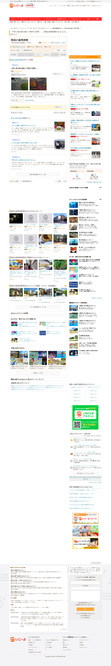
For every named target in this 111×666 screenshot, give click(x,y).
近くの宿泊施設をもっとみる (38, 307)
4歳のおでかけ (77, 394)
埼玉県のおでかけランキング (36, 387)
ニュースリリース (32, 647)
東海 (38, 22)
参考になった (58, 74)
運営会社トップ (66, 640)
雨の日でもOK (79, 5)
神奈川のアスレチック (50, 582)
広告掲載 (30, 645)
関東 (23, 22)
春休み (73, 5)
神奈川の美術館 (58, 587)
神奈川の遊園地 (14, 571)
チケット (21, 54)
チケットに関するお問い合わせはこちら (85, 613)
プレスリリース (83, 647)
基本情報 (13, 54)
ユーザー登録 (14, 607)
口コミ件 (62, 42)
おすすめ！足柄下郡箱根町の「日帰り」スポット (83, 490)
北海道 (18, 22)
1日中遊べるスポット (97, 5)
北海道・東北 (13, 22)
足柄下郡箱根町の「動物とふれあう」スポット (82, 493)
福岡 (78, 22)
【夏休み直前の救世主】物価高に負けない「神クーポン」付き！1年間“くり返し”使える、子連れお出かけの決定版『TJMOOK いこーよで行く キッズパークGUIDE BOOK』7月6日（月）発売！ (42, 618)
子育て (89, 19)
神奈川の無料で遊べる (28, 582)
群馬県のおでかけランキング (19, 387)
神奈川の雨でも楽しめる (16, 587)
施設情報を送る (28, 50)
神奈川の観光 (14, 573)
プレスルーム (48, 645)
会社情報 (82, 645)
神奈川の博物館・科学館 (47, 587)
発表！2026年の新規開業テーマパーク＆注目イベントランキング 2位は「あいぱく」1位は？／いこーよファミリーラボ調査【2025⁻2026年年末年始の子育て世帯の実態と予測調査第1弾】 (42, 625)
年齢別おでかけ (61, 19)
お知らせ (46, 54)
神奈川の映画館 (37, 587)
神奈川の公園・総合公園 (16, 583)
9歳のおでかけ (93, 400)
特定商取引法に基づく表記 (34, 652)
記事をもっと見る (38, 373)
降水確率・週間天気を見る (94, 182)
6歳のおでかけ (77, 397)
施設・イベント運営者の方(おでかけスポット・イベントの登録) (34, 607)
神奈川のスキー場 (25, 593)
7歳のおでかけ (93, 397)
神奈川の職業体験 (56, 577)
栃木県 (79, 477)
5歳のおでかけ (93, 394)
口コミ (38, 54)
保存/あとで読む (81, 1)
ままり (14, 73)
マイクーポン (71, 1)
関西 (53, 22)
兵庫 (61, 22)
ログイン (99, 1)
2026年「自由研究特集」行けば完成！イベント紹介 (23, 602)
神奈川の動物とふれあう (36, 577)
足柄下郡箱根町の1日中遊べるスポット (80, 501)
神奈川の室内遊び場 (28, 587)
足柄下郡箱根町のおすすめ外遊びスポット (81, 508)
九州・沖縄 (74, 22)
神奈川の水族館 (14, 589)
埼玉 (34, 22)
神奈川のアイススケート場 (36, 593)
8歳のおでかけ (77, 400)
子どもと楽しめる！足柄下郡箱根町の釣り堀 (82, 504)
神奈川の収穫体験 (47, 577)
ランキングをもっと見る (95, 482)
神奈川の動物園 (22, 571)
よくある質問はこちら (85, 615)
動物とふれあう (87, 5)
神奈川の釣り (42, 571)
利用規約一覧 (31, 642)
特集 (97, 19)
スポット (13, 19)
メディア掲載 (48, 647)
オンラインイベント (35, 19)
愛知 (41, 22)
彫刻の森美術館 (16, 60)
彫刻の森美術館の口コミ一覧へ (38, 174)
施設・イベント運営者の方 (34, 640)
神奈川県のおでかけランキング (36, 389)
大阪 (56, 22)
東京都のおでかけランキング (19, 389)
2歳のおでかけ (77, 390)
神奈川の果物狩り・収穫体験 (17, 595)
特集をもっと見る (97, 298)
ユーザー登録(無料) (90, 1)
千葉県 (93, 477)
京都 (59, 22)
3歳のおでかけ (93, 390)
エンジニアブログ (67, 649)
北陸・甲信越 (47, 22)
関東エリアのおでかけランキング (20, 385)
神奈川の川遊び (26, 583)
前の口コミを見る (17, 112)
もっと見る (62, 629)
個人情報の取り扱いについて (85, 602)
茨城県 (75, 477)
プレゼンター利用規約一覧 (51, 640)
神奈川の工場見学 (15, 577)
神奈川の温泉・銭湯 (15, 593)
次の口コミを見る (59, 112)
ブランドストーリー (84, 640)
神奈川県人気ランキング (19, 46)
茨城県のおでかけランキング (38, 385)
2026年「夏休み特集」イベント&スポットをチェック (23, 600)
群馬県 (84, 477)
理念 (64, 642)
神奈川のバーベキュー (32, 571)
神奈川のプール (57, 571)
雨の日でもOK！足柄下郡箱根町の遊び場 (81, 497)
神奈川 (28, 22)
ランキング (49, 19)
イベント (22, 19)
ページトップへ (96, 563)
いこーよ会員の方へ (85, 617)
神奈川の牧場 (49, 571)
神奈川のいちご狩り (58, 593)
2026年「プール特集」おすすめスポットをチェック (49, 600)
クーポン (30, 54)
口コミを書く (16, 50)
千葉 (32, 22)
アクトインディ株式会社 (80, 637)
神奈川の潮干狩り (48, 593)
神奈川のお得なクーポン (16, 582)
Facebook (30, 649)
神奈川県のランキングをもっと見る (85, 473)
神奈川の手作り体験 (24, 577)
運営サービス (66, 645)
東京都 (98, 477)
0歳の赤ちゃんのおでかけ (77, 387)
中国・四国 (67, 22)
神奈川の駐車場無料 (39, 582)
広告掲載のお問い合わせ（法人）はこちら (85, 604)
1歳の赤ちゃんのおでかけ (94, 387)
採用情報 (65, 647)
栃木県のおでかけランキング (55, 385)
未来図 (81, 642)
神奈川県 (85, 479)
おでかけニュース (76, 19)
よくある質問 (48, 642)
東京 (25, 22)
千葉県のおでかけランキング (53, 387)
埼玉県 (89, 477)
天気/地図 (63, 54)
